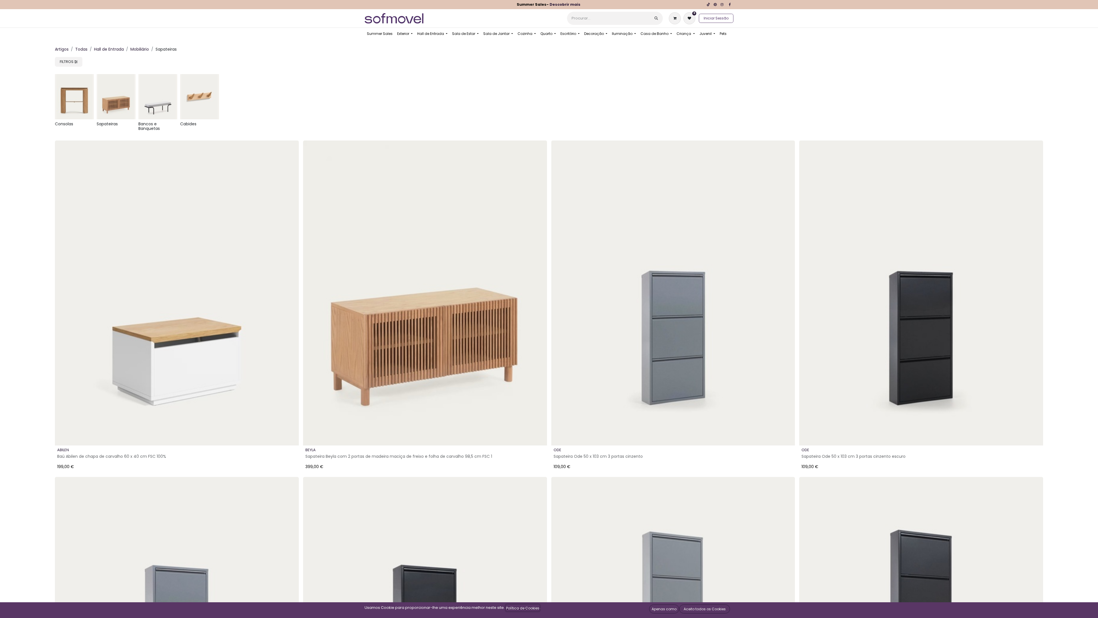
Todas (81, 49)
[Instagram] (722, 4)
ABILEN (63, 450)
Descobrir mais (565, 4)
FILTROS (67, 61)
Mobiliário (139, 49)
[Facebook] (729, 4)
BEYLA (310, 450)
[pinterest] (715, 4)
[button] (64, 436)
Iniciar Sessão (716, 18)
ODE (557, 450)
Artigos (62, 49)
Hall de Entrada (109, 49)
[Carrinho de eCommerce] (676, 18)
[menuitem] (380, 34)
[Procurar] (656, 18)
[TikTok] (708, 4)
